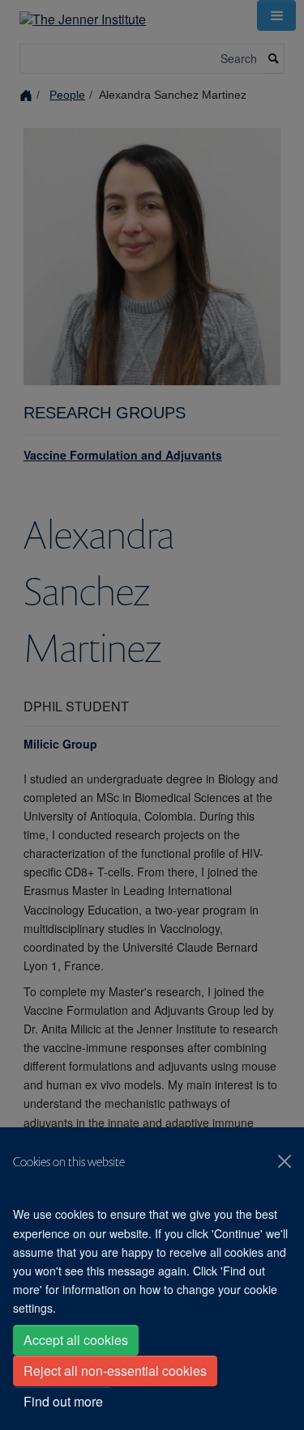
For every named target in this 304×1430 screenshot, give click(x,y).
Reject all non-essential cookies (115, 1370)
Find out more (63, 1401)
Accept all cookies (76, 1339)
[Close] (285, 1161)
